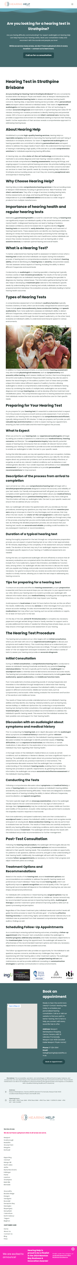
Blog (5, 1236)
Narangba (7, 1206)
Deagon (7, 1196)
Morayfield (8, 1211)
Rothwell (7, 1150)
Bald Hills (7, 1182)
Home (6, 1229)
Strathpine (8, 1180)
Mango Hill (7, 1162)
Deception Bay (9, 1203)
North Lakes (8, 1165)
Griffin (6, 1167)
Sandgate (7, 1198)
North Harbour (9, 1216)
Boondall (7, 1201)
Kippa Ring (8, 1157)
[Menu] (72, 4)
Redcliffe (7, 1142)
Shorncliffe (8, 1191)
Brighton (7, 1221)
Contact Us (8, 1234)
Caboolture (8, 1213)
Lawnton (7, 1177)
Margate (7, 1147)
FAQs (6, 1239)
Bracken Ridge (9, 1193)
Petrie (6, 1175)
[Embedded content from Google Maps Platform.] (22, 1026)
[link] (12, 975)
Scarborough (8, 1140)
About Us (7, 1231)
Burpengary (8, 1208)
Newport (7, 1137)
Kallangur (7, 1172)
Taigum (6, 1218)
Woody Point (8, 1145)
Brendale (7, 1185)
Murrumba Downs (10, 1170)
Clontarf (7, 1160)
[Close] (73, 1249)
